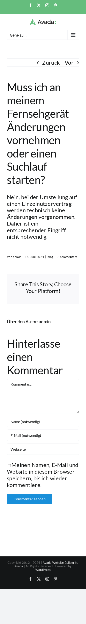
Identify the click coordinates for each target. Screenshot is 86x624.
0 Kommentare (67, 257)
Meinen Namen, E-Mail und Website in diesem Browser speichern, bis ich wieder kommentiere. (42, 474)
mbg (50, 257)
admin (17, 257)
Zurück (51, 62)
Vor (69, 62)
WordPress (43, 570)
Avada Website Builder (58, 562)
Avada (18, 566)
